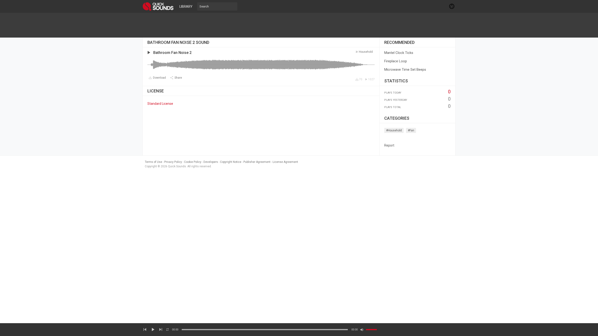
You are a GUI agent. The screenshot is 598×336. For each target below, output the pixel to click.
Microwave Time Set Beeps (405, 69)
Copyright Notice (230, 162)
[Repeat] (167, 329)
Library (185, 6)
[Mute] (362, 330)
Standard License (160, 103)
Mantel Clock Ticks (398, 53)
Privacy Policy (173, 162)
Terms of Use (153, 162)
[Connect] (452, 6)
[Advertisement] (299, 25)
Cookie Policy (192, 162)
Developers (210, 162)
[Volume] (371, 329)
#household (394, 130)
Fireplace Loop (395, 61)
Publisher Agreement (257, 162)
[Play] (153, 329)
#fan (411, 130)
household (366, 51)
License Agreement (285, 162)
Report (389, 145)
